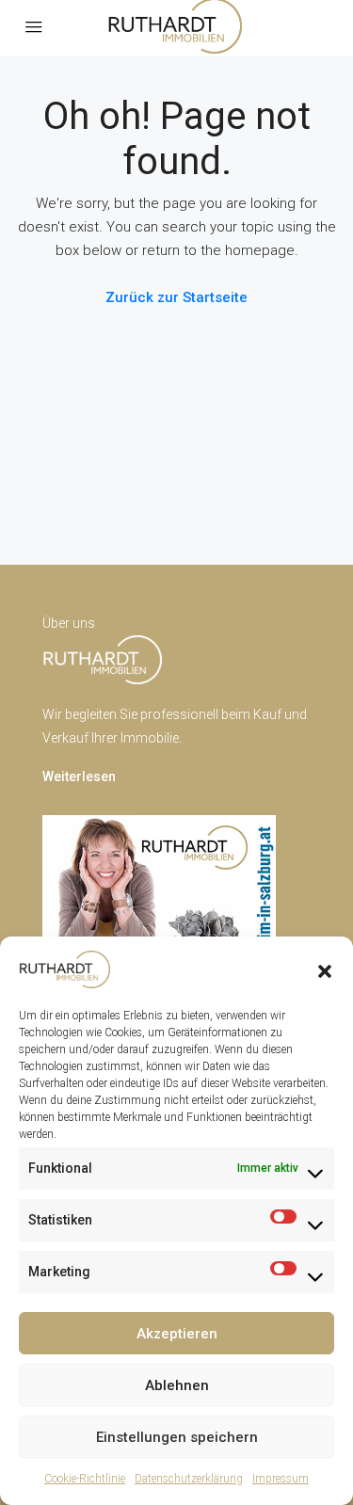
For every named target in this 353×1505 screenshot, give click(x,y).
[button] (324, 969)
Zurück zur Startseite (176, 297)
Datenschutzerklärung (189, 1478)
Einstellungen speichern (177, 1437)
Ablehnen (177, 1385)
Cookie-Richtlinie (84, 1478)
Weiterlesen (79, 776)
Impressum (280, 1478)
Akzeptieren (176, 1333)
